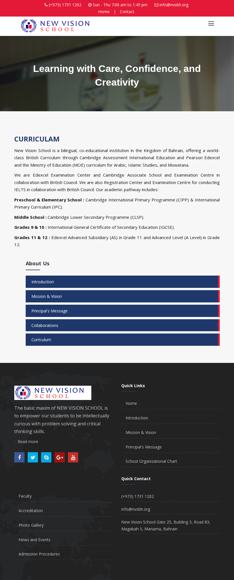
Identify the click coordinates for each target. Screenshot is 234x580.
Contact (127, 11)
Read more (27, 441)
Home (104, 11)
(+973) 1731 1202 (65, 4)
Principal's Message (49, 311)
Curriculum (41, 339)
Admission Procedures (39, 554)
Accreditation (31, 510)
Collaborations (44, 325)
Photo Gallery (31, 525)
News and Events (35, 539)
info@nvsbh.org (174, 4)
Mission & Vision (46, 296)
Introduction (42, 281)
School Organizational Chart (151, 461)
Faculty (25, 496)
